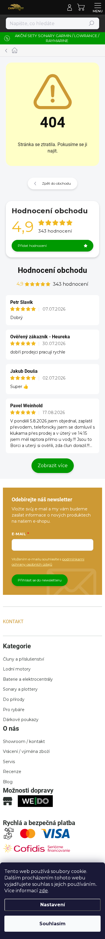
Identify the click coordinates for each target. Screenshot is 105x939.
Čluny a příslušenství (23, 659)
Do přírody (13, 699)
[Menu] (97, 7)
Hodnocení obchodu (52, 270)
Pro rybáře (13, 709)
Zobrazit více (53, 465)
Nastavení (52, 904)
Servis (9, 761)
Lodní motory (17, 669)
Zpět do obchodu (56, 183)
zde (43, 890)
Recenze (12, 771)
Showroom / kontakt (24, 741)
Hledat (91, 23)
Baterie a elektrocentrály (28, 679)
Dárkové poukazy (20, 719)
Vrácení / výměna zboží (26, 751)
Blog (8, 781)
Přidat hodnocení (32, 245)
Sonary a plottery (20, 689)
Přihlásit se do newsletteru (40, 580)
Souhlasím (52, 923)
